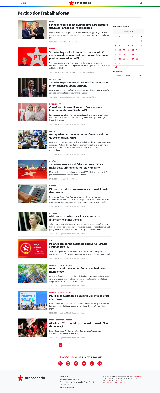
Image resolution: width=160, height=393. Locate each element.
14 (137, 50)
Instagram (68, 363)
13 (133, 50)
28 (137, 59)
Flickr (99, 363)
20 (133, 54)
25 (124, 59)
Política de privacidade (109, 382)
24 (120, 59)
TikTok (92, 363)
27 (133, 59)
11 (124, 50)
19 (128, 54)
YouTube (84, 363)
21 (137, 54)
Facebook (76, 363)
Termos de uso (120, 382)
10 (120, 50)
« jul (115, 67)
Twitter (60, 363)
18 (124, 54)
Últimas (77, 42)
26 (128, 59)
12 (128, 50)
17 (120, 54)
